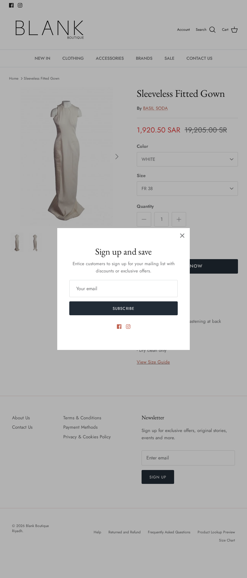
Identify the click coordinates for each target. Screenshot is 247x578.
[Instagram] (128, 326)
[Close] (182, 235)
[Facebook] (119, 326)
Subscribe (123, 308)
